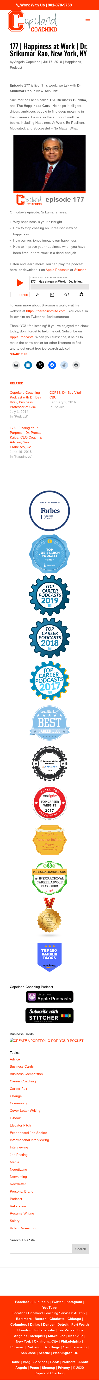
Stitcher (80, 270)
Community (18, 1103)
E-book (15, 1118)
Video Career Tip (23, 1228)
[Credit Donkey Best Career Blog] (49, 742)
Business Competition (26, 1074)
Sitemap (48, 1368)
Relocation (18, 1206)
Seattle (44, 1353)
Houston (24, 1330)
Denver (49, 1324)
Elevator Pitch (20, 1125)
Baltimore (24, 1319)
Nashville (75, 1336)
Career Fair (18, 1089)
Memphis (37, 1336)
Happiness (73, 62)
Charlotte (57, 1319)
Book (54, 1362)
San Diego (51, 1347)
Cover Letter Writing (25, 1110)
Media (14, 1162)
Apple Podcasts (57, 270)
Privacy (64, 1368)
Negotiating (18, 1169)
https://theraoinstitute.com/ (46, 311)
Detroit (62, 1324)
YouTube (49, 1307)
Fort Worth (80, 1324)
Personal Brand (21, 1191)
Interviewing (19, 1147)
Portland (34, 1347)
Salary (14, 1221)
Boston (41, 1319)
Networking (18, 1176)
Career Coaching (23, 1081)
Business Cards (22, 1066)
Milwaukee (56, 1336)
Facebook (23, 1302)
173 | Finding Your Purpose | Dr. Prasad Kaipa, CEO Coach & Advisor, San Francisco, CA (26, 437)
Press (34, 1368)
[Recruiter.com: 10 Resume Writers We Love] (49, 782)
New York (23, 1341)
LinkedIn (41, 1302)
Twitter (57, 1302)
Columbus (18, 1324)
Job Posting (19, 1155)
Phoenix (17, 1347)
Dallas (35, 1324)
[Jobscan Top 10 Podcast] (49, 572)
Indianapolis (44, 1330)
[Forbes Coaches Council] (49, 530)
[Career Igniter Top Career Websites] (50, 819)
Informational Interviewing (29, 1140)
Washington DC (65, 1353)
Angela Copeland (27, 62)
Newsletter (18, 1184)
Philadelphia (71, 1341)
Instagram (74, 1302)
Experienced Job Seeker (28, 1133)
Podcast (16, 67)
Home (15, 1362)
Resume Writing (22, 1213)
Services (40, 1362)
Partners (68, 1362)
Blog (27, 1362)
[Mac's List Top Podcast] (49, 700)
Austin (79, 1313)
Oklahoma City (46, 1341)
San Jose (28, 1353)
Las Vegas (66, 1330)
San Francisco (75, 1347)
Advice (15, 1059)
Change (16, 1096)
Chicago (74, 1319)
